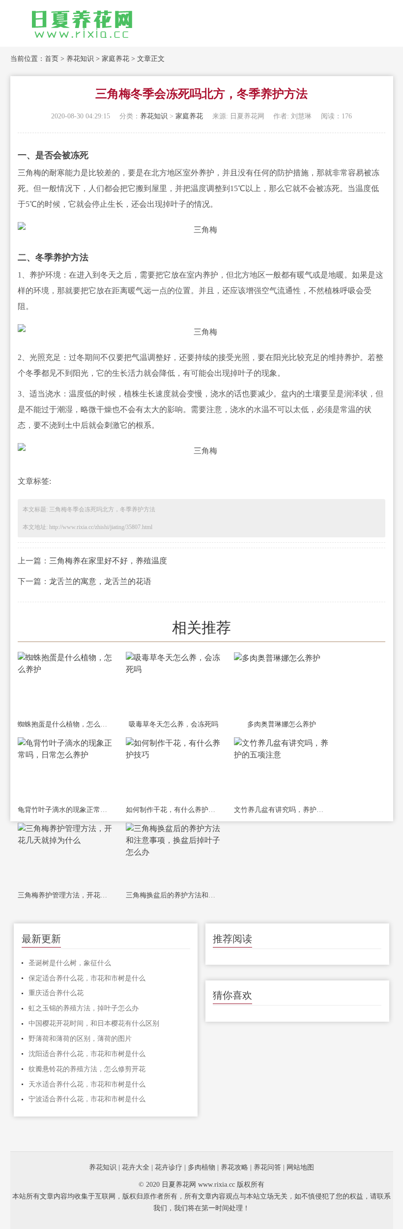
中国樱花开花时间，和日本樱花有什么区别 (94, 1023)
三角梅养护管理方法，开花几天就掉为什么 (65, 895)
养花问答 (267, 1167)
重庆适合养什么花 (56, 993)
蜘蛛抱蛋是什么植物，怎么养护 (65, 724)
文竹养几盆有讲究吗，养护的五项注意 (281, 809)
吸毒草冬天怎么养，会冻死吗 (173, 724)
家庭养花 (115, 58)
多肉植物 (201, 1167)
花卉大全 (135, 1167)
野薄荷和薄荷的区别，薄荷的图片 (80, 1038)
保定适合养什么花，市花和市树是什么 (87, 978)
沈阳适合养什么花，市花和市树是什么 (87, 1054)
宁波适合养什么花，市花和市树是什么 (87, 1099)
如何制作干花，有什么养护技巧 (173, 809)
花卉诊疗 (168, 1167)
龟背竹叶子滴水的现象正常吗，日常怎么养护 (65, 809)
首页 (51, 58)
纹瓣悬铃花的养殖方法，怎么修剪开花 (87, 1069)
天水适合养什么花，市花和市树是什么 (87, 1084)
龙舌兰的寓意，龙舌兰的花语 (100, 581)
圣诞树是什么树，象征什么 (70, 963)
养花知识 (80, 58)
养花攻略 (234, 1167)
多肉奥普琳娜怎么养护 (281, 724)
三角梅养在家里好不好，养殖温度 (108, 561)
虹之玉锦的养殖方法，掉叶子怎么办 (84, 1008)
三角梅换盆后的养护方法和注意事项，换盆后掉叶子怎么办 (173, 895)
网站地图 (300, 1167)
